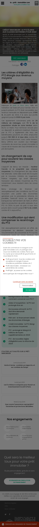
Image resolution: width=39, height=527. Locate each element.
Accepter (29, 290)
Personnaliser (27, 285)
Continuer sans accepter (23, 282)
